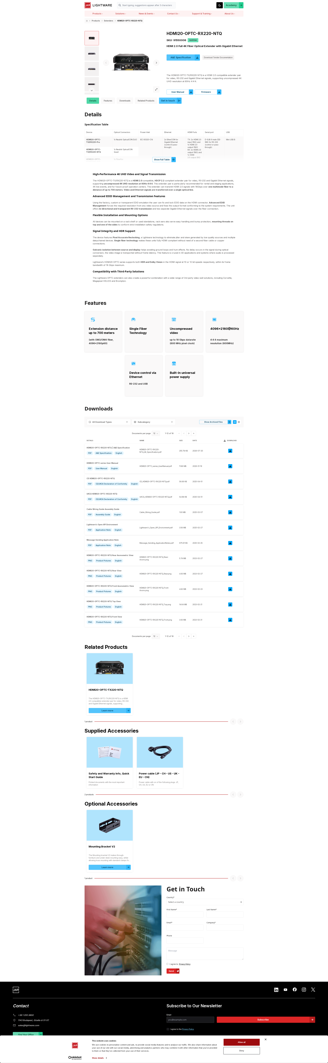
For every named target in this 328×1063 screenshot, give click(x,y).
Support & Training (201, 13)
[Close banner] (265, 1039)
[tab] (93, 101)
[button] (233, 5)
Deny (241, 1050)
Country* (170, 897)
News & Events (146, 13)
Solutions (120, 13)
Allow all (242, 1042)
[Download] (230, 451)
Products (97, 13)
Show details (98, 1058)
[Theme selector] (219, 5)
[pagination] (188, 433)
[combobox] (109, 422)
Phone (169, 935)
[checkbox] (168, 1029)
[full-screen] (156, 89)
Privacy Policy (184, 964)
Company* (211, 922)
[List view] (235, 422)
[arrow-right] (156, 63)
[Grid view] (239, 422)
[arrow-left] (106, 63)
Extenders (108, 21)
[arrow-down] (92, 90)
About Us (229, 13)
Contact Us (172, 13)
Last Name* (212, 909)
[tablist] (164, 101)
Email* (169, 922)
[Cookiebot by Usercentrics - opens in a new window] (75, 1058)
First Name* (172, 909)
